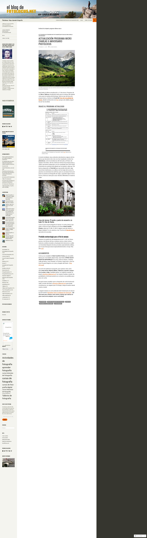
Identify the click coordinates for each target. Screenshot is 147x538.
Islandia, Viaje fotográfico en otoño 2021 (10, 205)
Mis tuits (4, 314)
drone (3, 263)
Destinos (4, 261)
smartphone (5, 284)
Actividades (42, 34)
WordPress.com (5, 443)
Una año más (5, 166)
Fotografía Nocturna (6, 273)
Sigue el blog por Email (6, 404)
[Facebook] (3, 126)
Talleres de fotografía (7, 288)
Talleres (4, 286)
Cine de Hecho (70, 230)
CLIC (64, 152)
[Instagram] (6, 126)
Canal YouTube (88, 20)
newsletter (4, 280)
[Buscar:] (8, 427)
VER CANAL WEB (5, 149)
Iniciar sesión (5, 437)
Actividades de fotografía (52, 34)
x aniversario (58, 303)
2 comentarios (53, 46)
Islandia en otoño (9, 240)
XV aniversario (5, 299)
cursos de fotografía (6, 254)
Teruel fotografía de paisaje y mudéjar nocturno (10, 229)
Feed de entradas (6, 439)
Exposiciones (5, 270)
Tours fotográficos (6, 289)
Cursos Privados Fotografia (8, 258)
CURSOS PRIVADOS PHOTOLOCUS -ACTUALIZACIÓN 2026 (67, 20)
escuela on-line (5, 268)
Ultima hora (68, 34)
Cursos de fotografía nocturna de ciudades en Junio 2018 (10, 219)
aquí (42, 248)
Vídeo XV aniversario (6, 178)
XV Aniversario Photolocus (8, 183)
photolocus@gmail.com (49, 274)
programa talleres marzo (46, 303)
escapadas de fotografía (7, 265)
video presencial (5, 295)
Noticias (62, 34)
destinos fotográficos (6, 393)
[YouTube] (9, 126)
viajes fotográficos (6, 293)
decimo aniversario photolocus (56, 301)
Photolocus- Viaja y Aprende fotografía (12, 20)
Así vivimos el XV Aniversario (8, 177)
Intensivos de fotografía (7, 277)
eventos (68, 301)
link (57, 100)
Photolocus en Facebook (7, 304)
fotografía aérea (6, 271)
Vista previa (5, 340)
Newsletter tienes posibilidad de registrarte (59, 292)
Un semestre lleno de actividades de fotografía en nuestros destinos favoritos (8, 163)
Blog (82, 20)
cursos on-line (5, 256)
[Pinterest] (8, 126)
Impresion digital (5, 275)
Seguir (4, 419)
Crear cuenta (5, 435)
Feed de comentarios (6, 441)
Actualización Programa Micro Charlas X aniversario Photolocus (55, 41)
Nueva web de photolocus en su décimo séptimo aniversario (7, 158)
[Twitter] (4, 126)
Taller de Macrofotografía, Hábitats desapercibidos (10, 237)
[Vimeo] (11, 126)
